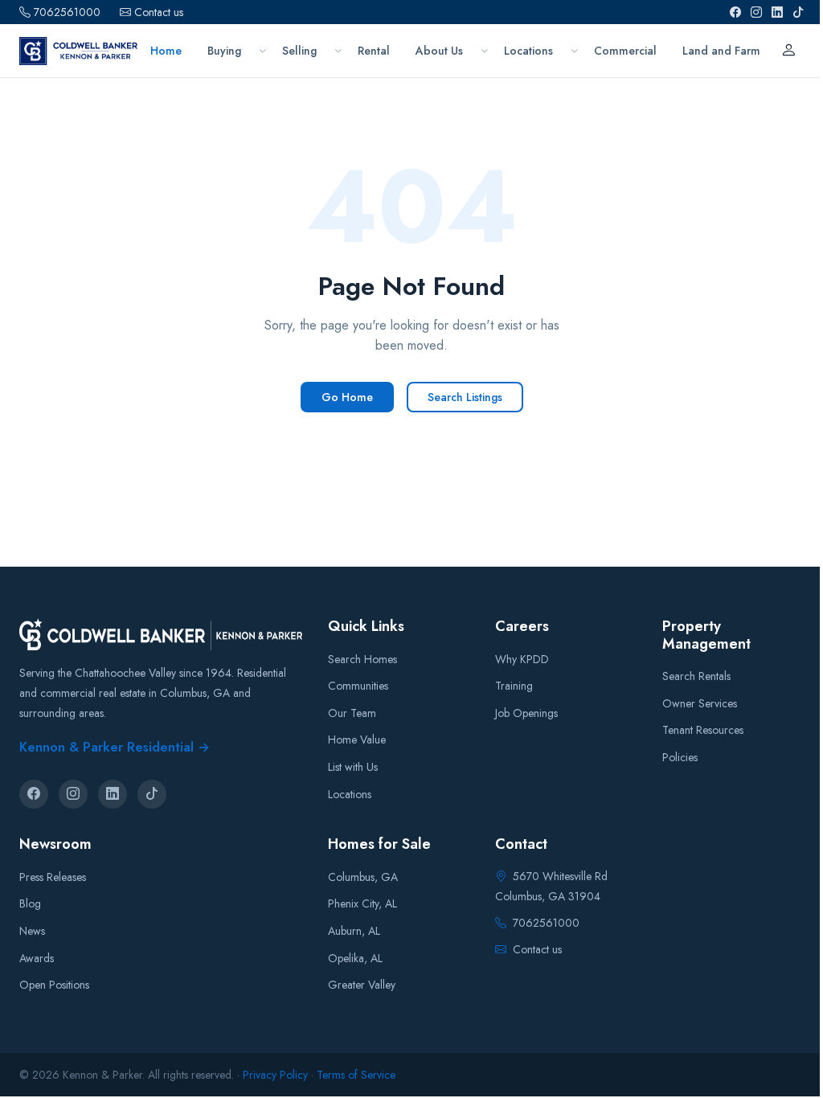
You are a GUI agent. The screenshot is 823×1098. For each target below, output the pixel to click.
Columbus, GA (363, 877)
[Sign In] (788, 50)
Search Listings (465, 397)
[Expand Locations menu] (574, 50)
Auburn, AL (354, 931)
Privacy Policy (275, 1075)
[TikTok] (798, 12)
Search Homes (362, 659)
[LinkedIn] (777, 12)
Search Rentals (696, 676)
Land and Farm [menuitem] (721, 51)
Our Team (352, 713)
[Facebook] (735, 12)
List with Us (353, 767)
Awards (36, 958)
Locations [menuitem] (528, 51)
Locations (349, 794)
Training (514, 686)
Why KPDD (522, 659)
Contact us (158, 12)
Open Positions (54, 985)
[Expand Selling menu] (338, 50)
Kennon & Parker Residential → (114, 747)
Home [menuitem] (166, 51)
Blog (30, 903)
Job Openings (526, 713)
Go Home (347, 397)
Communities (358, 686)
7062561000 (67, 12)
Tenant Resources (702, 730)
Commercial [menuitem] (625, 51)
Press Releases (52, 877)
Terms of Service (356, 1075)
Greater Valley (361, 985)
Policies (680, 757)
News (32, 931)
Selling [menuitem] (299, 51)
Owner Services (699, 703)
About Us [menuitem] (439, 51)
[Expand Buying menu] (262, 50)
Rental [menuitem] (374, 51)
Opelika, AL (355, 958)
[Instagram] (756, 12)
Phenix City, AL (362, 903)
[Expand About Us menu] (484, 50)
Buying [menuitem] (224, 51)
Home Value (357, 739)
